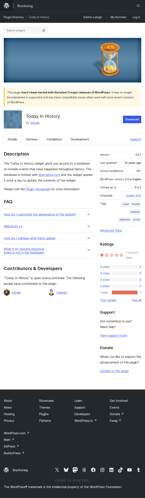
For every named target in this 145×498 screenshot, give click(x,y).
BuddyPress (14, 453)
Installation (54, 139)
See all (136, 300)
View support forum (113, 335)
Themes (44, 407)
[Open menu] (139, 5)
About (8, 401)
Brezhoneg (20, 470)
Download (132, 119)
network (135, 211)
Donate (117, 414)
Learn (78, 401)
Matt (9, 440)
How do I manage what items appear (30, 238)
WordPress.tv (85, 421)
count (126, 204)
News (8, 407)
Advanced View (111, 230)
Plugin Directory (14, 17)
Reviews (32, 139)
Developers (82, 414)
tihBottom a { (13, 226)
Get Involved (119, 401)
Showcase (46, 401)
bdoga (34, 123)
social (136, 219)
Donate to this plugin (114, 371)
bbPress (11, 446)
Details (12, 139)
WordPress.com (16, 433)
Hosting (9, 414)
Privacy (9, 421)
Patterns (45, 421)
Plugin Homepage (38, 189)
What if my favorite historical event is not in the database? (24, 250)
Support (135, 139)
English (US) (133, 195)
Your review (108, 300)
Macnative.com (49, 175)
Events (114, 407)
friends (136, 204)
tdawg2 (61, 292)
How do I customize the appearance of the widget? (40, 214)
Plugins (44, 414)
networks (125, 219)
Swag (115, 421)
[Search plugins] (44, 30)
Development (80, 139)
